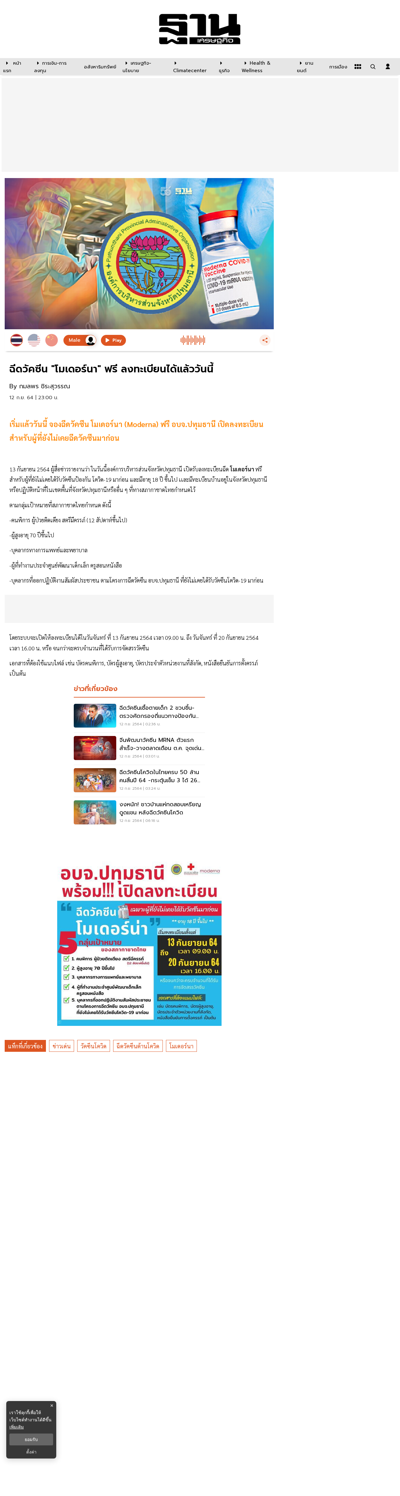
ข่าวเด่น (61, 1046)
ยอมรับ (31, 1439)
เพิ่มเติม (16, 1427)
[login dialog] (388, 66)
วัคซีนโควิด (94, 1046)
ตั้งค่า (31, 1451)
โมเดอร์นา (181, 1046)
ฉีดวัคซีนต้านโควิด (138, 1046)
